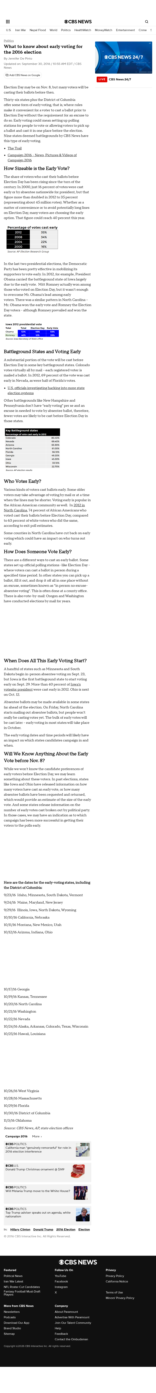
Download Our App (16, 1322)
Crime (143, 30)
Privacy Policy (115, 1276)
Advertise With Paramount (72, 1317)
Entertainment (125, 30)
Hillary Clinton (20, 1229)
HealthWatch (82, 30)
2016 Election (65, 1229)
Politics (66, 30)
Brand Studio (12, 1328)
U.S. (8, 30)
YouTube (60, 1276)
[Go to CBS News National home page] (78, 22)
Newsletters (12, 1311)
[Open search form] (146, 22)
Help (58, 1328)
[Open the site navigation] (30, 21)
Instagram (61, 1287)
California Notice (117, 1281)
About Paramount (66, 1311)
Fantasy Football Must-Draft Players (22, 1293)
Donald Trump (43, 1229)
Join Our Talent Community (73, 1322)
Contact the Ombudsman (71, 1339)
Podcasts (10, 1317)
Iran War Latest (13, 1281)
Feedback (61, 1333)
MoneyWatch (103, 30)
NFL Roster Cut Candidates (22, 1287)
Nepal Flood (38, 30)
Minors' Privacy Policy (120, 1298)
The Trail (15, 148)
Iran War (20, 30)
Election (84, 1229)
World (53, 30)
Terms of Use (114, 1292)
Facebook (61, 1281)
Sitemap (9, 1333)
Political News (13, 1276)
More (36, 1136)
